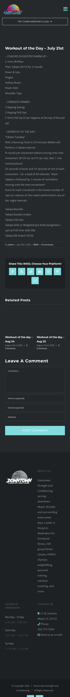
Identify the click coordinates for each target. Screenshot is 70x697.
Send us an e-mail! (51, 634)
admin (11, 244)
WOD (35, 244)
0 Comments (47, 244)
